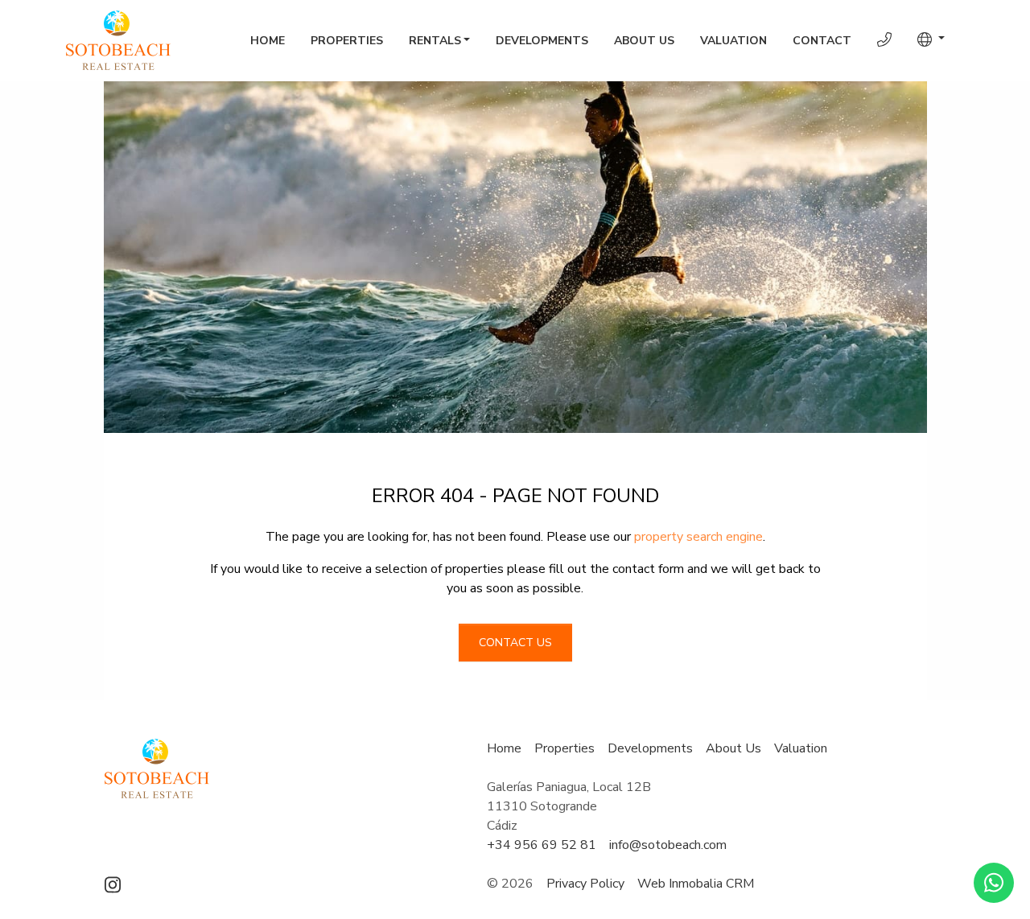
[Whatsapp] (994, 883)
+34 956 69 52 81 (541, 845)
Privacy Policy (585, 883)
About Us (644, 40)
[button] (931, 39)
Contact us (515, 642)
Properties (347, 40)
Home (267, 40)
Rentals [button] (435, 40)
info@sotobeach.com (668, 845)
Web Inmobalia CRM (695, 883)
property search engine (698, 537)
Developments (542, 40)
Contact (822, 40)
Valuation (733, 40)
